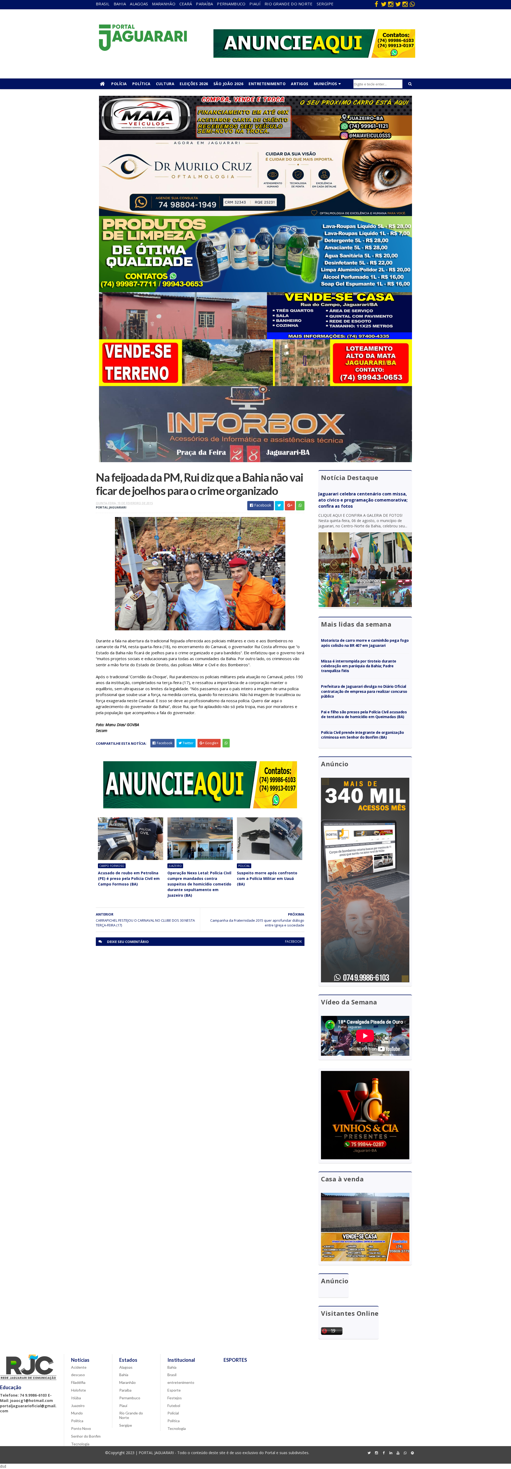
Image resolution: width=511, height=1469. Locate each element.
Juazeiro (175, 866)
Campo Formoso (111, 866)
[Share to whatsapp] (300, 505)
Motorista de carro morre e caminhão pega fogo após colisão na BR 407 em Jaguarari (365, 643)
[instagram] (391, 4)
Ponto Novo (81, 1428)
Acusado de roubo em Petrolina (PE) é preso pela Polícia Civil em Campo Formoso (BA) (129, 878)
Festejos (174, 1398)
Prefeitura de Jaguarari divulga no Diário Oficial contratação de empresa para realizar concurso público (364, 691)
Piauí (255, 3)
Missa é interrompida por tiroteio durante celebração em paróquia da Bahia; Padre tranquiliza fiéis (358, 666)
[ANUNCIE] (314, 56)
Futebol (173, 1405)
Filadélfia (78, 1382)
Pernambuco (231, 3)
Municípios (325, 83)
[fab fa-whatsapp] (412, 4)
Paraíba (204, 3)
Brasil (103, 3)
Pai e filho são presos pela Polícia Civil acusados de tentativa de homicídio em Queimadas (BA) (364, 714)
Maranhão (163, 3)
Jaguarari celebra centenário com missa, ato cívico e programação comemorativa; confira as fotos (362, 500)
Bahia (120, 3)
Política (141, 83)
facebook (293, 941)
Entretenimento (267, 83)
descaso (78, 1374)
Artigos (299, 83)
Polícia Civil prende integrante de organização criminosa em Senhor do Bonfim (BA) (362, 735)
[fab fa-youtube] (398, 1453)
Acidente (78, 1367)
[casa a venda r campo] (255, 337)
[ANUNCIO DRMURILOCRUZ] (255, 214)
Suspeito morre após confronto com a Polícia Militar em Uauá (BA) (267, 878)
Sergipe (325, 3)
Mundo (77, 1413)
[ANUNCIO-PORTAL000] (200, 806)
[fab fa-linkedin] (391, 1453)
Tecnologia (80, 1444)
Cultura (165, 83)
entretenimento (180, 1382)
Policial (244, 866)
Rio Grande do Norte (289, 3)
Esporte (174, 1390)
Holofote (78, 1390)
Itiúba (76, 1398)
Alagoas (139, 3)
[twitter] (383, 4)
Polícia (119, 83)
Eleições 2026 (194, 83)
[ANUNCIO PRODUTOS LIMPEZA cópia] (255, 290)
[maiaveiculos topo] (255, 138)
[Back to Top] (412, 1453)
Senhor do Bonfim (86, 1436)
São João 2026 (228, 83)
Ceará (185, 3)
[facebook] (376, 4)
